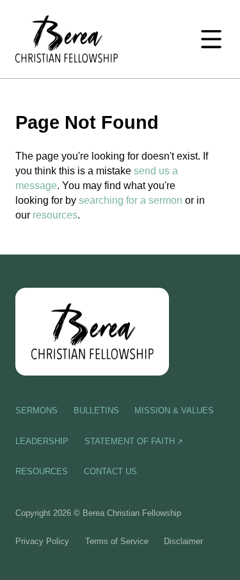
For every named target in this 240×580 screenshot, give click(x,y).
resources (55, 214)
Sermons (36, 410)
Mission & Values (174, 410)
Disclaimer (183, 541)
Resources (41, 471)
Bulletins (96, 410)
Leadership (41, 441)
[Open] (211, 39)
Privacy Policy (42, 541)
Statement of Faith (129, 441)
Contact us (110, 471)
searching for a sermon (130, 200)
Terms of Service (116, 541)
